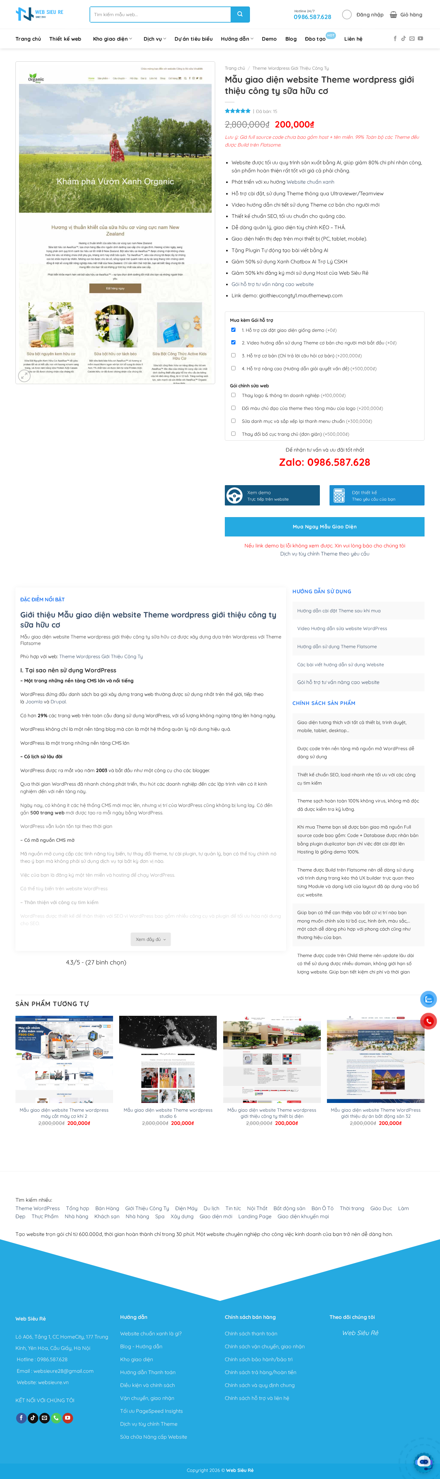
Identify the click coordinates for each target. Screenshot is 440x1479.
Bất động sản (289, 1208)
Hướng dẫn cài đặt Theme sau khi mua (339, 611)
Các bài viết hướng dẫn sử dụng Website (340, 665)
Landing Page (255, 1216)
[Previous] (18, 1144)
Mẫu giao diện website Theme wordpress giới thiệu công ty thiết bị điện (271, 1113)
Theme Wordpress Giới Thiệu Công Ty (291, 68)
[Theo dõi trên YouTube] (420, 39)
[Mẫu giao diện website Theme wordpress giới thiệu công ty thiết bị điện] (272, 1084)
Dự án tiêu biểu (194, 39)
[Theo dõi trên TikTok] (403, 39)
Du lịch (211, 1208)
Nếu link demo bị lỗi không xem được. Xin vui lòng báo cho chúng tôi (324, 545)
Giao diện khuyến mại (303, 1216)
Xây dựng (182, 1216)
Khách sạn (107, 1216)
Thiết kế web (65, 39)
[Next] (36, 1144)
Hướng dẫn (235, 39)
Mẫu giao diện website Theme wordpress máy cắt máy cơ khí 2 (64, 1113)
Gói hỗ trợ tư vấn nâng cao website (273, 284)
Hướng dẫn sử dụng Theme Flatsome (337, 646)
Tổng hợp (77, 1208)
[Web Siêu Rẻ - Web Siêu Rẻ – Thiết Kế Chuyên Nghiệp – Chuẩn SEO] (39, 14)
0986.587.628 (52, 1359)
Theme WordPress (37, 1208)
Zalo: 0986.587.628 (324, 461)
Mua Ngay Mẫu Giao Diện (325, 526)
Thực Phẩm (45, 1216)
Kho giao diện (110, 39)
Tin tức (233, 1208)
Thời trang (352, 1208)
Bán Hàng (107, 1208)
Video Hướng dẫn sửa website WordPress (342, 628)
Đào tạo (319, 37)
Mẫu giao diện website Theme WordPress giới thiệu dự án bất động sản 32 (376, 1113)
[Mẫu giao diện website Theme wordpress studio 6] (168, 1097)
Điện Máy (186, 1208)
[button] (363, 14)
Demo (269, 39)
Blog (291, 39)
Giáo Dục (381, 1208)
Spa (160, 1216)
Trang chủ (28, 39)
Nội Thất (257, 1208)
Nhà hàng (76, 1216)
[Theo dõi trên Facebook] (395, 39)
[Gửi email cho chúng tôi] (412, 39)
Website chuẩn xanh (310, 181)
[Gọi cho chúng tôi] (56, 1418)
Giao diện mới (216, 1216)
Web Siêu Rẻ (360, 1333)
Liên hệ (353, 39)
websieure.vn (53, 1382)
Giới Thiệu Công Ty (147, 1208)
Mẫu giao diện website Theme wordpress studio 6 (168, 1113)
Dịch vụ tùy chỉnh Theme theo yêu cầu (324, 553)
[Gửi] (240, 14)
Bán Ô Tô (322, 1208)
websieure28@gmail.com (63, 1370)
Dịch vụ (153, 39)
